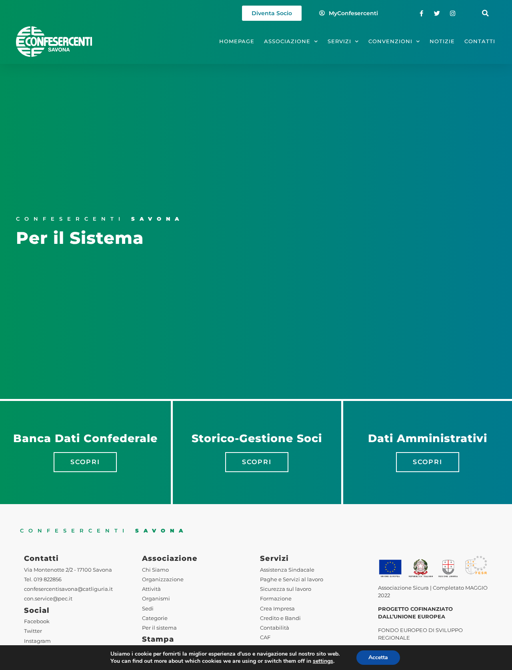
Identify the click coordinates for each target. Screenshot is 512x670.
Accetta (378, 657)
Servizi (339, 41)
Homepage (236, 41)
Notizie (442, 41)
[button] (485, 13)
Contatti (479, 41)
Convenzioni (390, 41)
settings (323, 661)
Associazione (287, 41)
